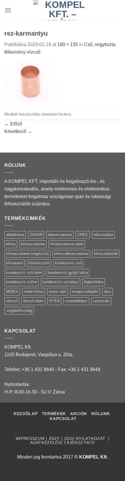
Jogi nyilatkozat (85, 438)
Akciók (79, 414)
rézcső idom (33, 301)
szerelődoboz (76, 301)
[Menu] (7, 10)
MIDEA (12, 291)
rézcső (11, 301)
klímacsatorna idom (66, 244)
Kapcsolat (63, 419)
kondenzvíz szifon (21, 282)
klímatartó (14, 263)
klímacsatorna (33, 244)
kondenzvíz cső (68, 263)
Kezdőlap (26, 414)
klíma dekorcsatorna (71, 253)
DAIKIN (36, 234)
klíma (10, 244)
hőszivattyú (103, 234)
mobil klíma (33, 291)
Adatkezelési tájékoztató (62, 442)
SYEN (54, 301)
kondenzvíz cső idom (24, 272)
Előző (13, 123)
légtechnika (93, 282)
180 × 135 (67, 44)
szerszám (101, 301)
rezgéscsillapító (85, 291)
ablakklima (15, 234)
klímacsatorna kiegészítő (27, 253)
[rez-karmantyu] (30, 82)
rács (107, 291)
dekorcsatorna (60, 234)
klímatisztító (38, 263)
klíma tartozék (106, 253)
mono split (57, 291)
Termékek (54, 414)
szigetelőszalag (19, 310)
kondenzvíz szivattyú (60, 282)
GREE (82, 234)
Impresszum (30, 438)
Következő (18, 131)
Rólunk (100, 414)
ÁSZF (54, 438)
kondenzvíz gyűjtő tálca (68, 272)
